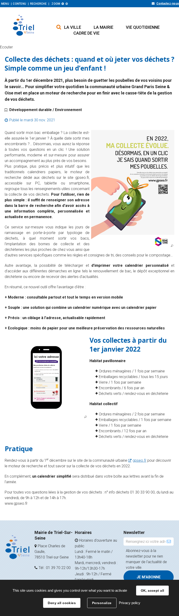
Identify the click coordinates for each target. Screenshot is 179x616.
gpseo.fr (139, 460)
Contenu (19, 3)
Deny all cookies (62, 603)
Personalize (102, 603)
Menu (5, 3)
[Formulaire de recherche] (58, 25)
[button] (72, 27)
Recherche (38, 3)
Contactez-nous (167, 3)
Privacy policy (129, 603)
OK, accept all (152, 590)
